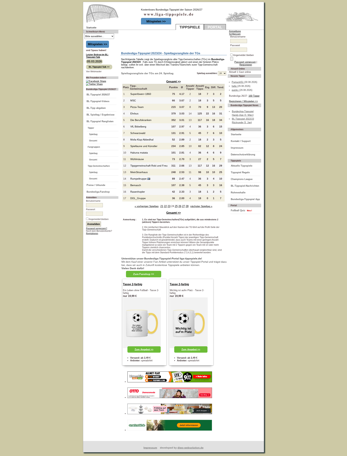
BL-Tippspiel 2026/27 (98, 94)
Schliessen (235, 34)
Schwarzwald (137, 133)
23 (169, 206)
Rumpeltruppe (138, 178)
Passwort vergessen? (96, 228)
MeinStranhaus (139, 172)
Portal (215, 27)
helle (234, 86)
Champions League (241, 179)
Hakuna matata (139, 152)
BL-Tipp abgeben (96, 108)
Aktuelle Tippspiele (241, 165)
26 (179, 206)
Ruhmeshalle (238, 192)
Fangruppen (94, 147)
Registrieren (92, 233)
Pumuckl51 (238, 82)
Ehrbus (134, 113)
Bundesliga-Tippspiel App (245, 199)
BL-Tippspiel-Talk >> (99, 67)
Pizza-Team (137, 107)
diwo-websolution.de (190, 447)
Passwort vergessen (245, 62)
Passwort (90, 209)
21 (161, 206)
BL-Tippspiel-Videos (98, 101)
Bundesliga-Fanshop (98, 191)
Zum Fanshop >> (143, 274)
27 (183, 206)
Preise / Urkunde (96, 185)
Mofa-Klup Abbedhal (141, 139)
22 (165, 206)
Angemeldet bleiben (99, 219)
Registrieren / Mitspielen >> (243, 101)
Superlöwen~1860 (140, 94)
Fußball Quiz (238, 210)
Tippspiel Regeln (240, 172)
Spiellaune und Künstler (143, 146)
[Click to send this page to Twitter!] (94, 84)
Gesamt (93, 140)
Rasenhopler (137, 191)
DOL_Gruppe (138, 198)
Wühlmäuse (137, 159)
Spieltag (93, 134)
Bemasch (135, 185)
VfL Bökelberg (138, 126)
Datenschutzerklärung (243, 154)
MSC (133, 100)
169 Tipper (254, 95)
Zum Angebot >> (144, 349)
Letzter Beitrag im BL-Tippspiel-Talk (97, 55)
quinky (235, 90)
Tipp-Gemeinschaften (99, 166)
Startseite (236, 134)
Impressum (237, 147)
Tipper (91, 128)
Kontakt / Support (240, 141)
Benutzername (93, 201)
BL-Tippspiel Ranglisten (100, 121)
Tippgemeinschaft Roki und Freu (149, 165)
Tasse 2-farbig (132, 284)
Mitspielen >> (156, 21)
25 (176, 206)
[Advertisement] (163, 40)
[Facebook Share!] (96, 81)
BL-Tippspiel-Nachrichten (245, 185)
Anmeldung (235, 31)
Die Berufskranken (140, 120)
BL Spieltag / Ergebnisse (100, 114)
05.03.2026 (94, 61)
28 (187, 206)
